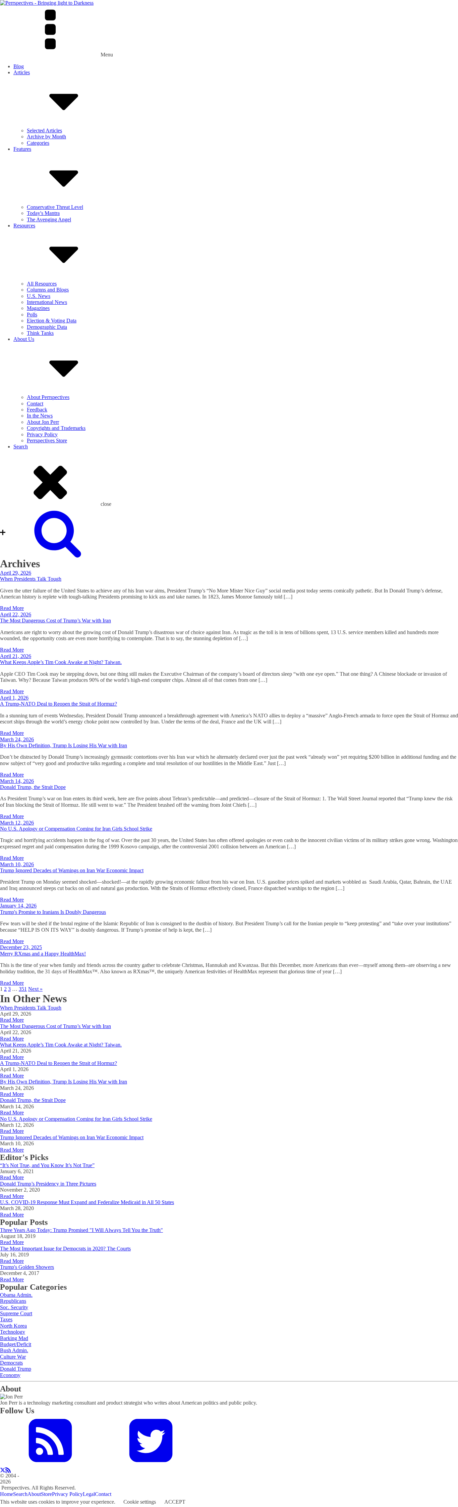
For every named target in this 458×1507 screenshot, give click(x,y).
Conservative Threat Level (55, 207)
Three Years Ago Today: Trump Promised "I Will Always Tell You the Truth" (81, 1230)
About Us (23, 339)
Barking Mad (14, 1338)
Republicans (13, 1301)
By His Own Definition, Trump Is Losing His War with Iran (63, 745)
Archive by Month (46, 136)
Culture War (13, 1357)
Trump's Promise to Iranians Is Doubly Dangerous (53, 912)
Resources (24, 225)
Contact (35, 403)
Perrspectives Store (47, 440)
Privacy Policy (42, 434)
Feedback (37, 409)
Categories (38, 143)
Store (46, 1494)
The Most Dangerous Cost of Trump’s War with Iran (55, 620)
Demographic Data (47, 327)
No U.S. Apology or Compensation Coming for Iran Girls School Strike (76, 829)
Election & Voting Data (51, 320)
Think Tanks (40, 333)
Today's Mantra (43, 213)
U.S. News (38, 296)
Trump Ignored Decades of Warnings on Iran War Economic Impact (72, 870)
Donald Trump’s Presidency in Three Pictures (48, 1184)
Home (6, 1494)
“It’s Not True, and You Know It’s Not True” (47, 1165)
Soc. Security (14, 1307)
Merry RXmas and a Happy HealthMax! (43, 954)
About (34, 1494)
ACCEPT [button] (174, 1502)
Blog (18, 66)
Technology (12, 1332)
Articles (21, 72)
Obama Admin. (16, 1295)
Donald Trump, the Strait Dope (33, 787)
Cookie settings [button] (139, 1502)
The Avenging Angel (49, 219)
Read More (12, 608)
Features (22, 149)
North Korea (13, 1326)
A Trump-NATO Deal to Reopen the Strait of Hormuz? (58, 704)
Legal (89, 1494)
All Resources (42, 283)
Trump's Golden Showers (27, 1267)
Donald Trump (15, 1369)
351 (23, 989)
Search (20, 446)
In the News (40, 415)
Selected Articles (44, 130)
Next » (35, 989)
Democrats (11, 1363)
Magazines (38, 308)
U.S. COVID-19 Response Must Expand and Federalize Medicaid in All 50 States (87, 1202)
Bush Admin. (14, 1350)
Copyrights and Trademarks (56, 428)
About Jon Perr (43, 422)
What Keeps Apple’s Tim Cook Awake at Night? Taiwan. (61, 662)
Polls (32, 314)
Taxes (6, 1319)
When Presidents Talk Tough (30, 579)
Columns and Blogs (48, 290)
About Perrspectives (48, 397)
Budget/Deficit (15, 1344)
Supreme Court (16, 1313)
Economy (10, 1375)
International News (47, 302)
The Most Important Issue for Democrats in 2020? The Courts (65, 1248)
